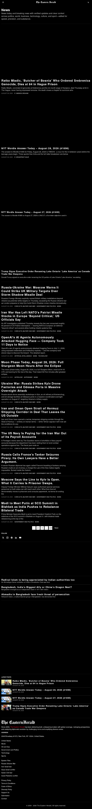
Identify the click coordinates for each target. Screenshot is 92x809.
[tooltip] (3, 537)
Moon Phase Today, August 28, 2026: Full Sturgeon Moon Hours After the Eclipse (32, 364)
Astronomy (28, 377)
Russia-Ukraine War (8, 763)
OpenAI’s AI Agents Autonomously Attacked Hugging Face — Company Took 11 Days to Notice (32, 340)
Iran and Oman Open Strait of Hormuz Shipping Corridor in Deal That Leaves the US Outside (33, 411)
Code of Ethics (6, 786)
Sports (3, 756)
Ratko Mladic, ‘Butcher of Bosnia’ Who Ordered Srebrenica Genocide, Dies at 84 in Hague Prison (45, 82)
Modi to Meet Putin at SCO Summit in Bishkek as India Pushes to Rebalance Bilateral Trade (30, 506)
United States (6, 741)
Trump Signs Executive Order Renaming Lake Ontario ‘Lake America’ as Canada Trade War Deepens (45, 272)
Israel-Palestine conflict (9, 776)
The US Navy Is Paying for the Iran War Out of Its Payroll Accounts (33, 435)
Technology (43, 356)
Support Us (5, 792)
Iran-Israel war (6, 766)
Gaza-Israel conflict (8, 769)
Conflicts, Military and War (24, 306)
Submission (5, 795)
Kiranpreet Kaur (22, 157)
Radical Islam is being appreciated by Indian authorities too (38, 579)
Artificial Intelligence (23, 356)
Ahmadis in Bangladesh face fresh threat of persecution (35, 594)
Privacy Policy (6, 780)
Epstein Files (5, 760)
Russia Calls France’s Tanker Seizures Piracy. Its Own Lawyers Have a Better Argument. (30, 458)
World (3, 744)
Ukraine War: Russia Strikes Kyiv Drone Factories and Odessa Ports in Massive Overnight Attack (31, 387)
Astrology (18, 377)
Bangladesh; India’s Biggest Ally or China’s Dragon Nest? (36, 587)
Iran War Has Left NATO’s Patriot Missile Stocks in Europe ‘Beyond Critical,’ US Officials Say (31, 316)
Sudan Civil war (6, 773)
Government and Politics (46, 306)
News (59, 306)
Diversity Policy (6, 789)
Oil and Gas (5, 747)
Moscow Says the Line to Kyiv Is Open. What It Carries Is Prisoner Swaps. (30, 481)
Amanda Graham (22, 93)
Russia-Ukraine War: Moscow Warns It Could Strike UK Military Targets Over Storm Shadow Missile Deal (30, 291)
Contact (4, 798)
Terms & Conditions (8, 783)
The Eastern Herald (17, 727)
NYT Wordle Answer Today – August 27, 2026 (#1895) (30, 212)
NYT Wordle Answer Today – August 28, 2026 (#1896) (35, 148)
